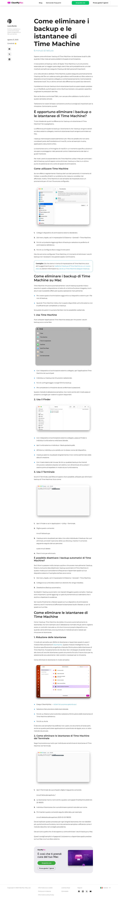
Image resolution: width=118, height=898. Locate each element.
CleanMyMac (57, 645)
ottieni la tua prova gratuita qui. (65, 704)
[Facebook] (78, 891)
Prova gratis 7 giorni (100, 3)
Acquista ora (80, 3)
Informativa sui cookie (45, 888)
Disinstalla (64, 891)
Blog (40, 3)
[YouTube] (90, 891)
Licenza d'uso (65, 888)
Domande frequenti (53, 3)
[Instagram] (82, 891)
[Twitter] (86, 891)
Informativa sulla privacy (46, 895)
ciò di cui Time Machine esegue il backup (74, 269)
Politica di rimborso (44, 891)
